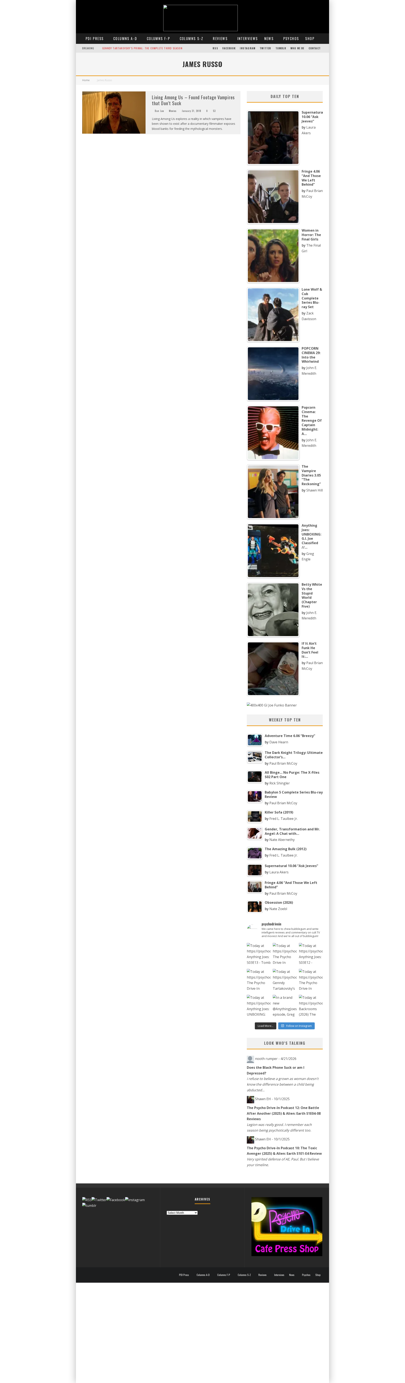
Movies (173, 110)
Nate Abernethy (282, 839)
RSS (215, 48)
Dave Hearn (278, 742)
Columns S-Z (191, 38)
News (269, 38)
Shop (310, 38)
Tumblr (280, 48)
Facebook (229, 48)
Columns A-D (125, 38)
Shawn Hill (314, 490)
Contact (315, 48)
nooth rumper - (275, 1058)
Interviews (247, 38)
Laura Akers (279, 872)
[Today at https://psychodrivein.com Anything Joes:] (259, 955)
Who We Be (297, 48)
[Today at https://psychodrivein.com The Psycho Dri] (285, 955)
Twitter (265, 48)
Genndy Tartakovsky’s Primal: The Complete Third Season (142, 48)
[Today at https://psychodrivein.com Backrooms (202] (311, 1007)
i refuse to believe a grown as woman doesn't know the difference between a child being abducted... (283, 1084)
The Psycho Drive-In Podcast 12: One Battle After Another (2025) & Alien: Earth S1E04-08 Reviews (284, 1113)
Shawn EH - (272, 1099)
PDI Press (95, 38)
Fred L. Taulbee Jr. (283, 818)
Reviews (220, 38)
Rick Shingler (279, 783)
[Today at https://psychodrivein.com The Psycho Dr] (259, 981)
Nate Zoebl (278, 908)
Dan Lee (159, 111)
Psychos (291, 38)
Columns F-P (158, 38)
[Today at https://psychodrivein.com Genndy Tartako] (285, 981)
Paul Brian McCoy (283, 763)
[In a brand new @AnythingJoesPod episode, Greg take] (285, 1007)
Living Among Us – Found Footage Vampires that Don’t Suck (193, 100)
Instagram (247, 48)
